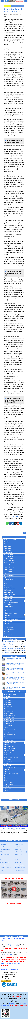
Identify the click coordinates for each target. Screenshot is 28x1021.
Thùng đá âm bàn (4, 846)
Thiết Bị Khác (7, 609)
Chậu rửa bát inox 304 (5, 854)
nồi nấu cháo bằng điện (11, 645)
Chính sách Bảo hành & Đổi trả (9, 976)
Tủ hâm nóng (3, 865)
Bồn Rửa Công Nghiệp (9, 563)
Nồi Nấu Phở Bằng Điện (9, 596)
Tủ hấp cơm (6, 623)
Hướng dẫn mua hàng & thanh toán (9, 972)
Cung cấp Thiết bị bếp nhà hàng (9, 641)
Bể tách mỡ (2, 860)
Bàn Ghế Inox (7, 542)
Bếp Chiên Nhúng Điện (9, 556)
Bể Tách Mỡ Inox (7, 546)
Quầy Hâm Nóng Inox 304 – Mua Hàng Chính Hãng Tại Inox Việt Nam (15, 664)
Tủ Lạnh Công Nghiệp (9, 630)
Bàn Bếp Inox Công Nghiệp (10, 540)
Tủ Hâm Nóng (7, 617)
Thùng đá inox (3, 844)
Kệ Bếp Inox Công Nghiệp (9, 579)
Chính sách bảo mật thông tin (8, 974)
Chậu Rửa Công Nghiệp (9, 565)
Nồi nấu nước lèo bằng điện (21, 852)
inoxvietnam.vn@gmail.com (7, 956)
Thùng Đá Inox (7, 615)
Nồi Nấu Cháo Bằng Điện (9, 594)
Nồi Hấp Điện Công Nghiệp (10, 588)
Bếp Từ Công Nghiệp (8, 558)
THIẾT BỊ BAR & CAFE (8, 607)
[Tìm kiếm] (2, 1)
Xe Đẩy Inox (6, 636)
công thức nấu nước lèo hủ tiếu (14, 648)
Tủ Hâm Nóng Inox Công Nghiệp (11, 619)
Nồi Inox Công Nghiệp (9, 592)
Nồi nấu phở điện (19, 844)
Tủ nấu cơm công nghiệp (5, 867)
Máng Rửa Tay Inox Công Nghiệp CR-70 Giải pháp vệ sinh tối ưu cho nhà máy (15, 668)
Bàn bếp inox (18, 862)
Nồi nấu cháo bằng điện (20, 846)
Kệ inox (5, 581)
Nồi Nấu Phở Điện (8, 600)
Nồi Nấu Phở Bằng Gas (9, 598)
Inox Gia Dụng (7, 577)
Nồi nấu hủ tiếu (18, 849)
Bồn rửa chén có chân (20, 867)
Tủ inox (5, 625)
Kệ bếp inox (17, 860)
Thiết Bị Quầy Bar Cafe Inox (10, 613)
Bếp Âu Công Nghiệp (8, 554)
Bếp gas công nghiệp (4, 862)
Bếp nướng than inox (19, 865)
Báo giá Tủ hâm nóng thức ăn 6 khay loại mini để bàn (15, 687)
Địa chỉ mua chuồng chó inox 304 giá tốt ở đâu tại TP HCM (15, 683)
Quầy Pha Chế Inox (8, 604)
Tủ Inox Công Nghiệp (8, 627)
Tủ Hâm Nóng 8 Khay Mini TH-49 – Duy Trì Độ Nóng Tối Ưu (16, 659)
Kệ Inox (5, 584)
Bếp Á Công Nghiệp (8, 552)
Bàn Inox (6, 544)
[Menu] (25, 1)
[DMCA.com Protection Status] (6, 980)
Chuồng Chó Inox (8, 571)
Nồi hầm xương (18, 854)
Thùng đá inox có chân (5, 849)
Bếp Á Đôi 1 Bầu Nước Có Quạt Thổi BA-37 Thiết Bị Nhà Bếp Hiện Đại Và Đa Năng (16, 678)
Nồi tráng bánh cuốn (19, 870)
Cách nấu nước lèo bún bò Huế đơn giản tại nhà (16, 673)
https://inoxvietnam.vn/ (15, 516)
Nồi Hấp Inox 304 (7, 590)
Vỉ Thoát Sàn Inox (8, 634)
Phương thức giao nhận (7, 978)
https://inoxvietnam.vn (8, 954)
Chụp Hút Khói (7, 573)
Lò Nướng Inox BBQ (8, 586)
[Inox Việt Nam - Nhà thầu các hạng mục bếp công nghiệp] (14, 1)
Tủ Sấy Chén (6, 632)
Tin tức (7, 6)
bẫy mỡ (5, 650)
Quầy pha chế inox (4, 852)
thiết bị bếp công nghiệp (13, 945)
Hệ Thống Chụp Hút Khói (9, 575)
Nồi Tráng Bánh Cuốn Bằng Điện (11, 602)
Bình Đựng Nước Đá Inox (9, 560)
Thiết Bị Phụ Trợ (7, 611)
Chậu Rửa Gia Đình (8, 569)
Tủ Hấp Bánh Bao (8, 621)
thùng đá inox (11, 650)
